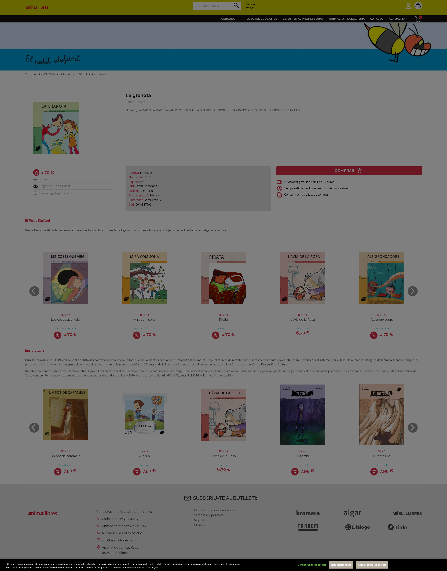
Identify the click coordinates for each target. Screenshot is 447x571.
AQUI (155, 567)
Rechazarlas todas (341, 565)
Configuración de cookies (312, 565)
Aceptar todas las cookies (372, 565)
